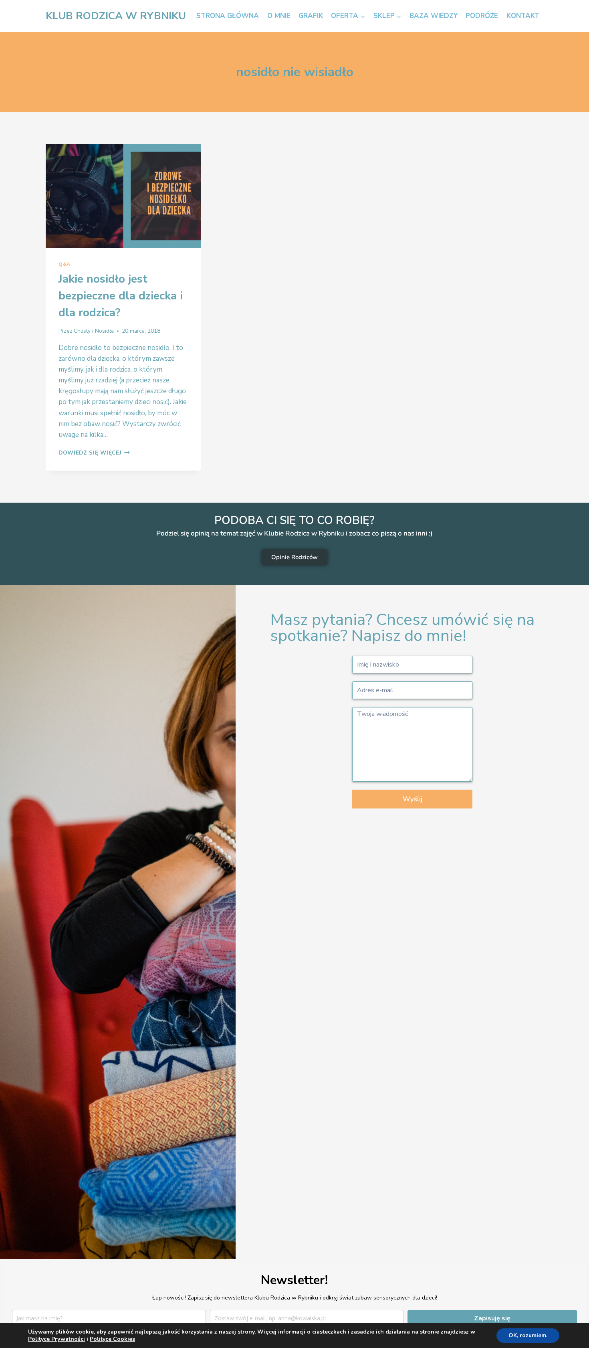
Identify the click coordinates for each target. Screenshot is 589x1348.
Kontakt (522, 15)
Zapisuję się (492, 1318)
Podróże (482, 15)
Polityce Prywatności (56, 1339)
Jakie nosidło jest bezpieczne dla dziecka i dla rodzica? (120, 295)
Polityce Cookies (112, 1339)
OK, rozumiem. (527, 1335)
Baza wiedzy (433, 15)
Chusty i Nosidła (94, 331)
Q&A (64, 264)
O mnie (278, 15)
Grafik (311, 15)
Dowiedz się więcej (94, 453)
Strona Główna (227, 15)
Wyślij (412, 799)
